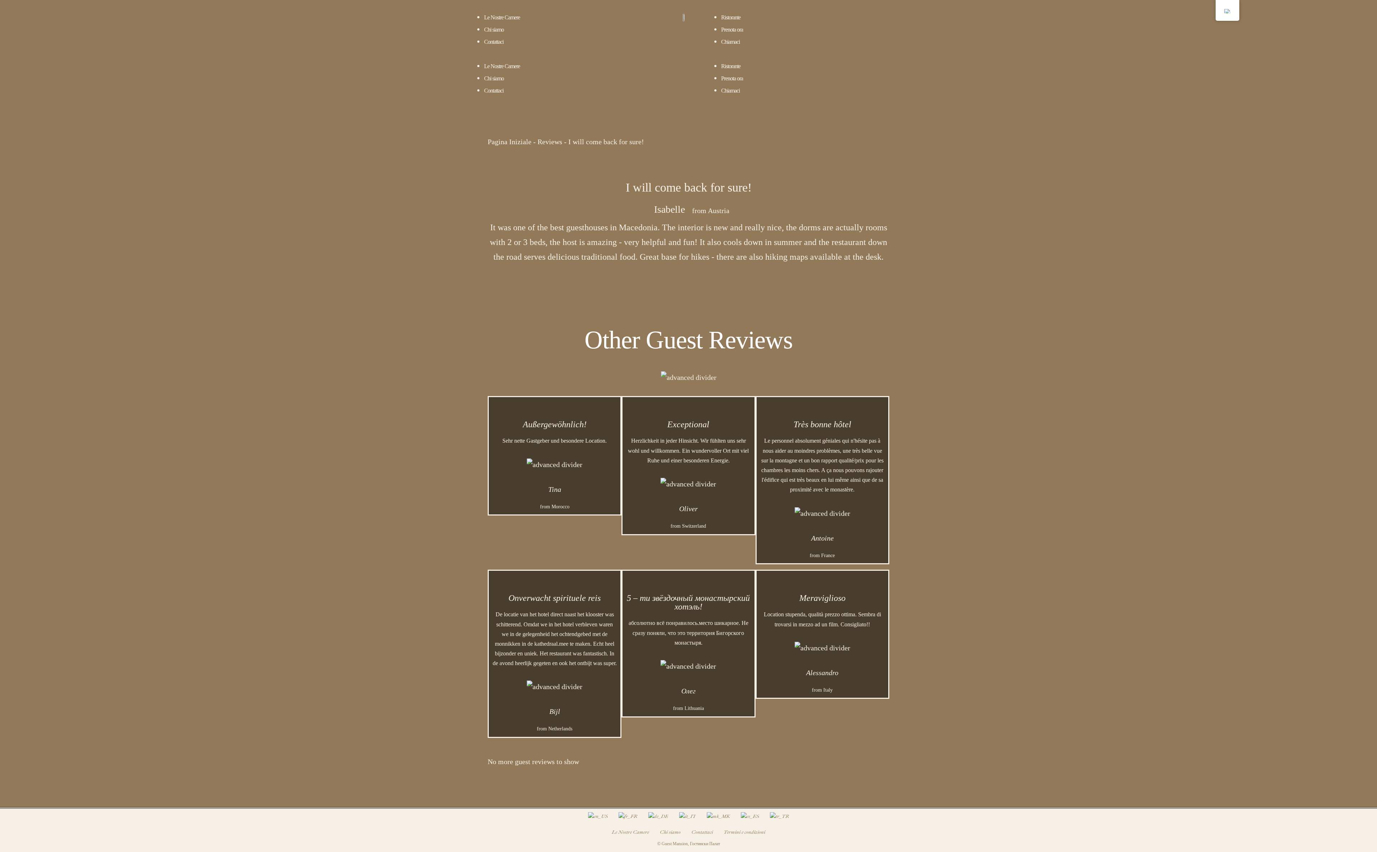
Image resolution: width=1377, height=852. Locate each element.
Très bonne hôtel (822, 424)
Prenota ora (732, 30)
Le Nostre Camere (502, 17)
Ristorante (730, 17)
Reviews (550, 142)
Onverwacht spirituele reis (554, 598)
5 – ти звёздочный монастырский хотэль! (688, 602)
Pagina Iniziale (509, 142)
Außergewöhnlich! (555, 424)
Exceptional (688, 424)
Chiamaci (730, 42)
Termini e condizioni (744, 832)
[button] (566, 53)
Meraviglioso (822, 598)
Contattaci (493, 42)
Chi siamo (494, 30)
